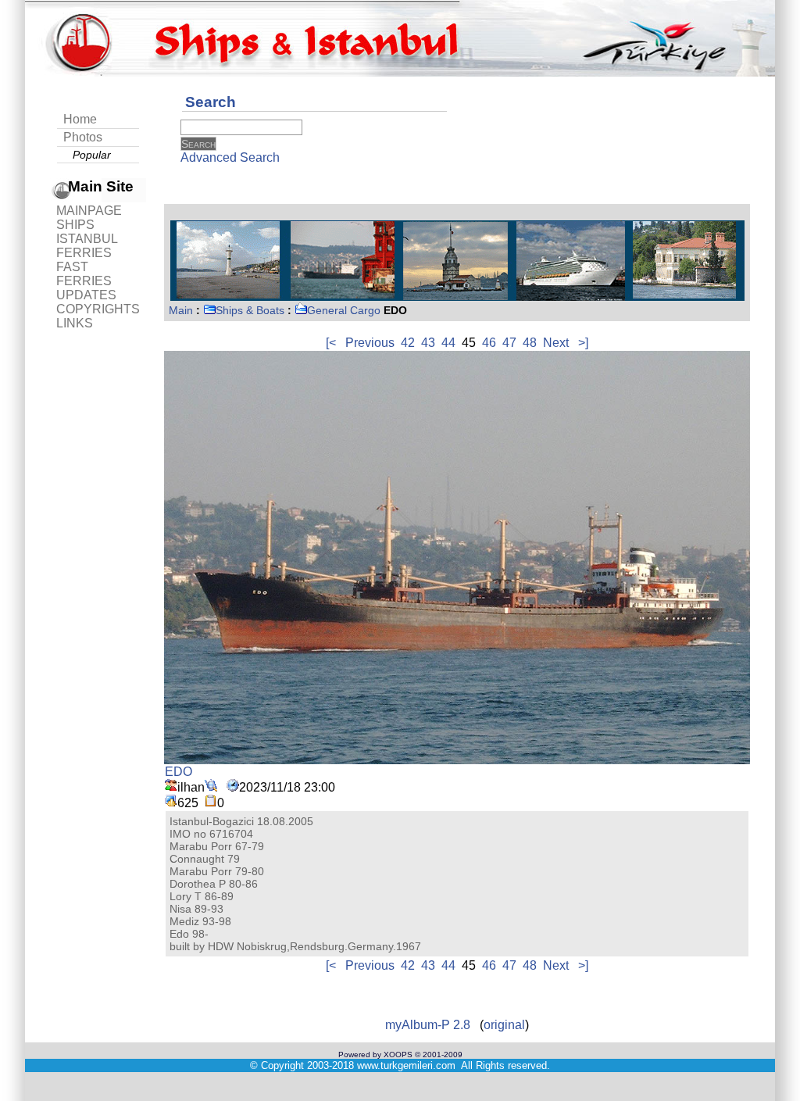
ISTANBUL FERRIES (86, 245)
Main (181, 310)
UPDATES (86, 295)
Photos (82, 137)
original (504, 1024)
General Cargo (343, 310)
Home (80, 119)
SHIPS (75, 224)
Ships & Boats (250, 310)
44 (448, 342)
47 (509, 342)
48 (530, 342)
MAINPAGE (89, 210)
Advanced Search (230, 157)
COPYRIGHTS (98, 309)
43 (428, 342)
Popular (92, 154)
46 (489, 342)
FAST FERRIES (84, 274)
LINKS (74, 323)
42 (408, 342)
